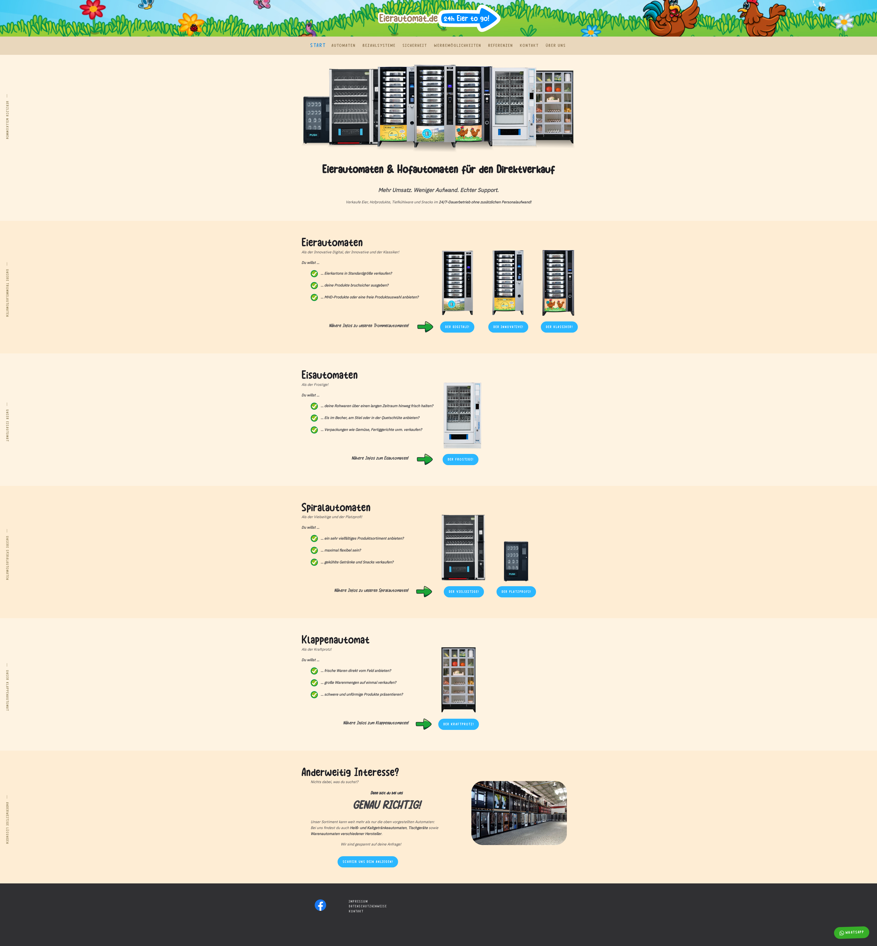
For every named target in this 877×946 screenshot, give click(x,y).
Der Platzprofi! (516, 592)
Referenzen (500, 45)
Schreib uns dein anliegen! (368, 862)
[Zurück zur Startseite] (438, 18)
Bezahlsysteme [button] (379, 45)
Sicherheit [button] (414, 45)
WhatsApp (854, 932)
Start (318, 45)
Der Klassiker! (559, 327)
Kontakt (529, 45)
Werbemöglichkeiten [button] (457, 45)
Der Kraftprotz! (458, 724)
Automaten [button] (343, 45)
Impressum (358, 901)
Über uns (556, 45)
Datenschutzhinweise (368, 906)
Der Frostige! (460, 459)
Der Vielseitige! (464, 592)
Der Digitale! (457, 327)
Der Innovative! (508, 327)
